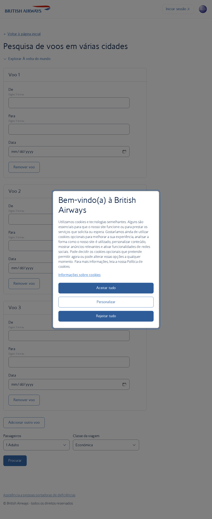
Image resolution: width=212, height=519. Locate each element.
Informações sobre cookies (79, 275)
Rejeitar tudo (106, 316)
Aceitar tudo (106, 288)
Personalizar (106, 302)
